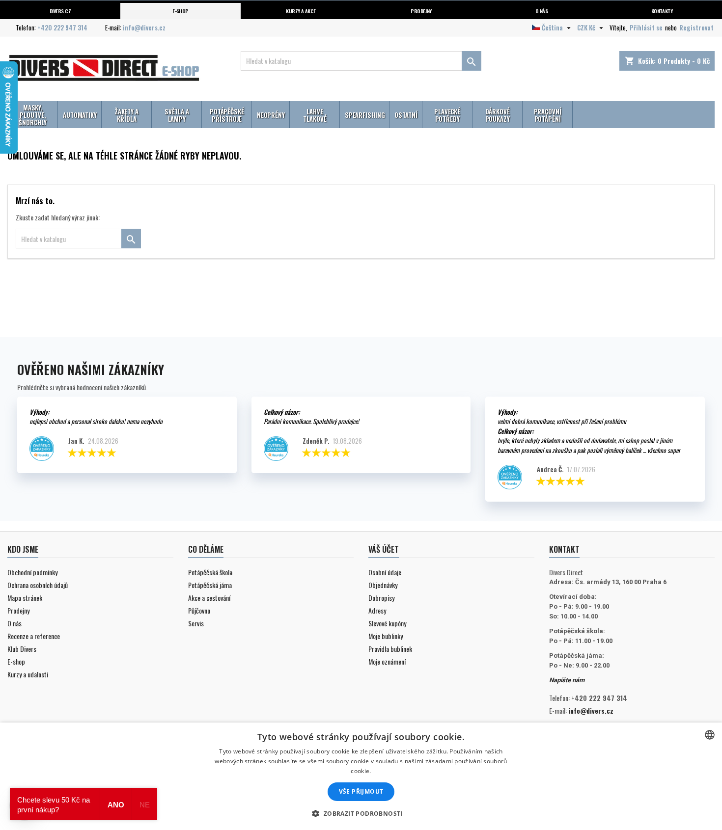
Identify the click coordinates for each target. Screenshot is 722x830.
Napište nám (566, 680)
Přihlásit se (646, 27)
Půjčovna (199, 610)
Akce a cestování (209, 597)
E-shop (180, 11)
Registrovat (696, 27)
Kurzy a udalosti (27, 674)
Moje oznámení (387, 661)
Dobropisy (381, 597)
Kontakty (662, 11)
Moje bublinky (385, 636)
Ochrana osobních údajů (37, 585)
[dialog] (361, 776)
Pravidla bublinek (390, 648)
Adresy (377, 610)
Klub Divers (21, 648)
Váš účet (383, 549)
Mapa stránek (24, 597)
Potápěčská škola (210, 572)
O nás (541, 11)
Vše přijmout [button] (361, 791)
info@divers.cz (144, 27)
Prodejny (421, 11)
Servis (196, 623)
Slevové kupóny (387, 623)
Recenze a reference (33, 636)
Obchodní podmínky (32, 572)
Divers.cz (60, 11)
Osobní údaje (384, 572)
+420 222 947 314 (62, 27)
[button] (360, 813)
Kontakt (564, 549)
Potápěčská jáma (210, 585)
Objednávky (382, 585)
